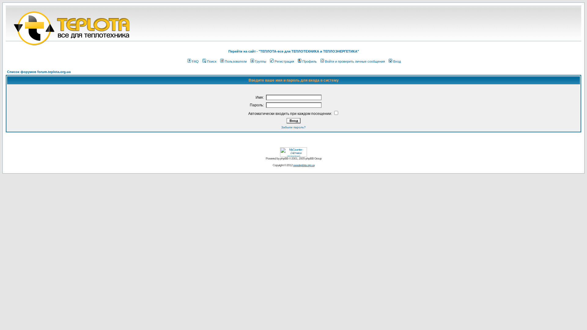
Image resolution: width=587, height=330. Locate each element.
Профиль (309, 61)
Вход (397, 61)
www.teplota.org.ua (304, 165)
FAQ (195, 61)
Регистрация (284, 61)
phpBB (284, 158)
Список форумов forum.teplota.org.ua (39, 72)
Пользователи (236, 61)
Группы (260, 61)
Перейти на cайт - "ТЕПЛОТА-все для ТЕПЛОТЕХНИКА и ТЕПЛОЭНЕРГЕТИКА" (293, 51)
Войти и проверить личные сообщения (355, 61)
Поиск (211, 61)
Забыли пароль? (293, 127)
